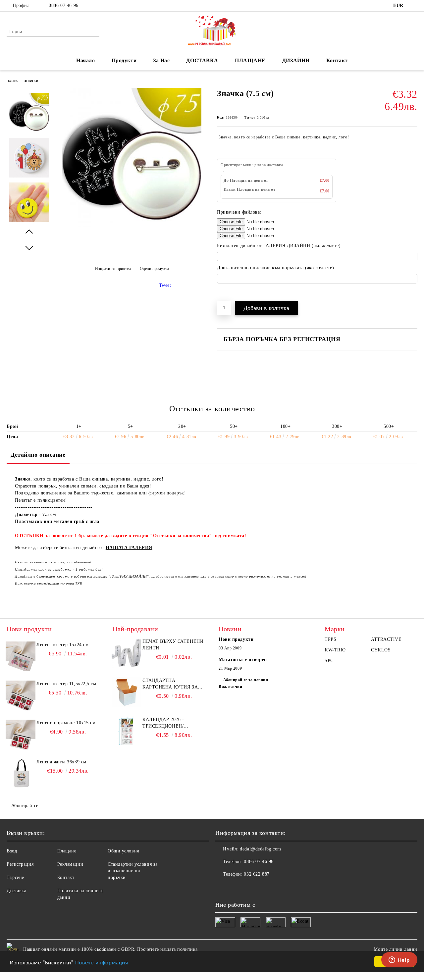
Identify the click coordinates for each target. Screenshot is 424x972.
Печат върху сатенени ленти (172, 644)
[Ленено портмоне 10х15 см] (20, 734)
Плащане (67, 850)
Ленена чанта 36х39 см (61, 761)
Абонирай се (24, 805)
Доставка (16, 890)
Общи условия (123, 850)
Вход (12, 850)
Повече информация (101, 962)
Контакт (337, 60)
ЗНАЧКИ (31, 81)
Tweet (165, 285)
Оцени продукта (154, 268)
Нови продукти (236, 639)
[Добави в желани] (230, 296)
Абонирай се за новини (245, 680)
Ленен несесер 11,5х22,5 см (66, 683)
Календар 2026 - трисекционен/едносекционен (164, 723)
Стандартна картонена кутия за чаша (170, 684)
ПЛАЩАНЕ (250, 60)
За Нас (161, 60)
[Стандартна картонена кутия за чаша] (126, 692)
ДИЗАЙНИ (296, 60)
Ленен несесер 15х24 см (62, 644)
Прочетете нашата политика (167, 949)
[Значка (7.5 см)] (131, 225)
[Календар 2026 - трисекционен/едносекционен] (126, 731)
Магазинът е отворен (243, 659)
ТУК (78, 583)
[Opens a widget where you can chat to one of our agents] (399, 960)
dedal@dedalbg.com (260, 848)
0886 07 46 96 (63, 5)
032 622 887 (256, 874)
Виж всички (230, 686)
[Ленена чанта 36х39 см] (20, 774)
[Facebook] (413, 5)
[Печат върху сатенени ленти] (126, 653)
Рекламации (70, 864)
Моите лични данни (395, 949)
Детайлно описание (38, 454)
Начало (85, 60)
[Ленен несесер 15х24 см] (20, 656)
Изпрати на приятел (113, 268)
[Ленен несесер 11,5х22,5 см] (20, 695)
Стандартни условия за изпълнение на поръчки (133, 871)
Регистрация (20, 864)
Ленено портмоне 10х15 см (65, 722)
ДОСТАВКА (202, 60)
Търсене (15, 877)
